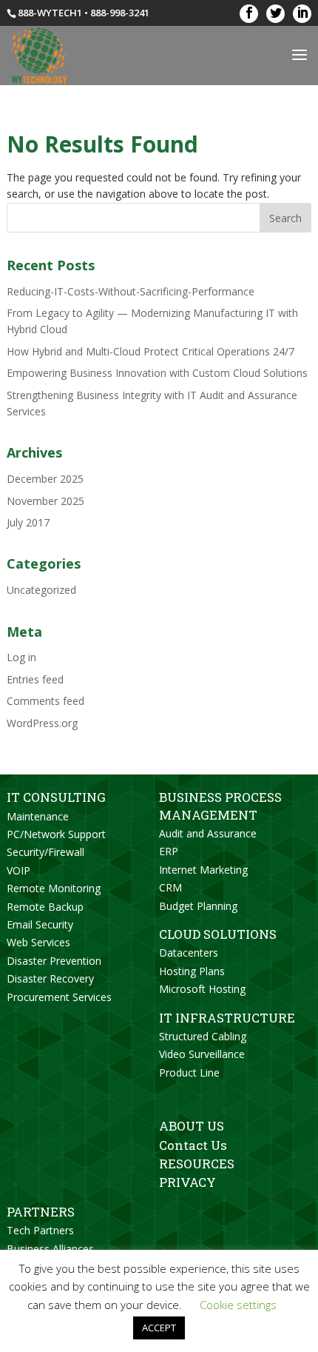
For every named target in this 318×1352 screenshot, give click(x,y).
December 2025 (45, 479)
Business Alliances (50, 1249)
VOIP (18, 870)
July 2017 (28, 522)
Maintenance (38, 816)
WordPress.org (42, 723)
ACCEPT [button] (159, 1327)
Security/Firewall (45, 852)
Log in (21, 657)
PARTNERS (41, 1211)
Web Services (38, 942)
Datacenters (188, 953)
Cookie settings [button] (238, 1304)
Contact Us (193, 1145)
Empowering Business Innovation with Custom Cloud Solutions (157, 373)
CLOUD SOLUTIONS (218, 934)
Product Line (189, 1072)
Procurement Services (59, 997)
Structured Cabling (202, 1036)
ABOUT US (191, 1125)
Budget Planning (198, 906)
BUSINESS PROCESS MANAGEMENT (220, 806)
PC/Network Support (56, 834)
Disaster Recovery (50, 978)
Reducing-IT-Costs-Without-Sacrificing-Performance (130, 291)
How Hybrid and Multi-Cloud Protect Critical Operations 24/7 (150, 351)
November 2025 (45, 501)
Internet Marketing (203, 870)
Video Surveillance (202, 1054)
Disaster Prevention (54, 961)
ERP (168, 851)
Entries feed (35, 679)
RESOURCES (196, 1163)
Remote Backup (45, 907)
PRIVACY (187, 1182)
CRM (170, 887)
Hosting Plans (192, 971)
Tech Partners (40, 1230)
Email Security (40, 924)
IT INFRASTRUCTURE (227, 1017)
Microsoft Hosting (202, 989)
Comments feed (45, 701)
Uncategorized (41, 590)
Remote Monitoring (54, 888)
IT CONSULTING (56, 797)
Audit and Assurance (208, 833)
